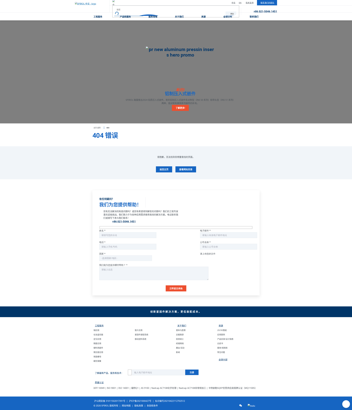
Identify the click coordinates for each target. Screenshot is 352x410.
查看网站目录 (185, 169)
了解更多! (180, 107)
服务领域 (152, 16)
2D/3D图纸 (222, 330)
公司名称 (205, 242)
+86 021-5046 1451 (265, 11)
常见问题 (221, 352)
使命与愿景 (181, 330)
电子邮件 (205, 230)
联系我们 (254, 16)
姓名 (102, 230)
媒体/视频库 (222, 347)
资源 (203, 16)
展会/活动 (180, 347)
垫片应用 (138, 330)
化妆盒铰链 (98, 334)
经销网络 (180, 343)
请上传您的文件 (207, 253)
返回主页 (164, 169)
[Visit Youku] (251, 405)
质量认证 (99, 382)
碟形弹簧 (97, 361)
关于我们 (179, 16)
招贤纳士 (180, 339)
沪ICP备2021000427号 (140, 400)
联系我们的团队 (267, 2)
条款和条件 (152, 405)
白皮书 (220, 343)
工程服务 (98, 16)
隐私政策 (138, 405)
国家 (102, 253)
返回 (99, 128)
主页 (95, 128)
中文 (233, 2)
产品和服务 (125, 16)
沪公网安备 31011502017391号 (109, 400)
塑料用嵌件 (98, 347)
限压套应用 (98, 352)
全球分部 (223, 359)
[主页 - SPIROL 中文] (92, 6)
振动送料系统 (140, 339)
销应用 (96, 330)
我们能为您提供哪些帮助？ (113, 264)
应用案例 (221, 334)
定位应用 (97, 339)
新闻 (178, 352)
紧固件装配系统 (141, 334)
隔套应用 (97, 343)
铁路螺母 (97, 356)
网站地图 (126, 405)
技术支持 (250, 2)
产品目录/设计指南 (225, 339)
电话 (102, 242)
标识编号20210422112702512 (170, 400)
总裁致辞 (180, 334)
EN (240, 2)
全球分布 (227, 16)
